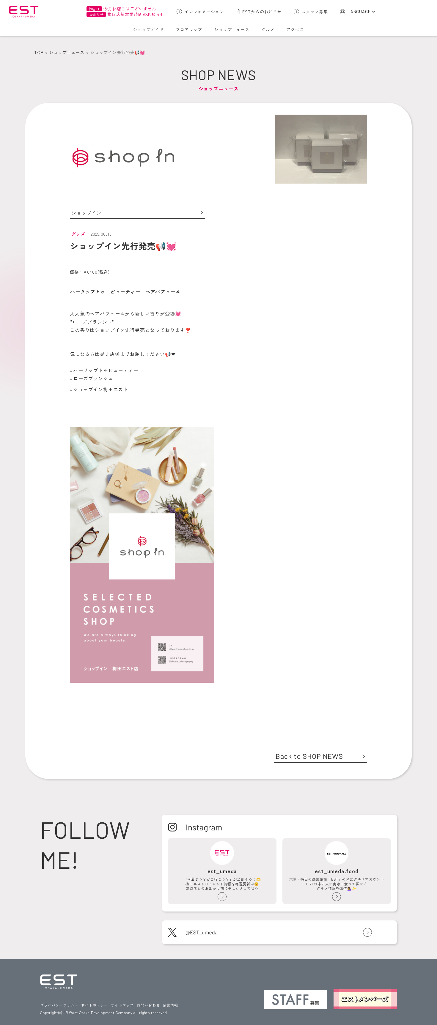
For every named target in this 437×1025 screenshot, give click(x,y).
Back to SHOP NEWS (309, 756)
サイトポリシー (94, 1004)
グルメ (268, 29)
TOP (38, 52)
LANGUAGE (359, 11)
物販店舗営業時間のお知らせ (127, 14)
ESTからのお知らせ (262, 12)
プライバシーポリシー (59, 1004)
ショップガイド (148, 29)
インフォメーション (204, 12)
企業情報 (170, 1004)
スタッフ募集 (314, 12)
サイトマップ (122, 1004)
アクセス (295, 29)
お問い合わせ (148, 1004)
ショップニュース (231, 29)
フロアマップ (189, 29)
